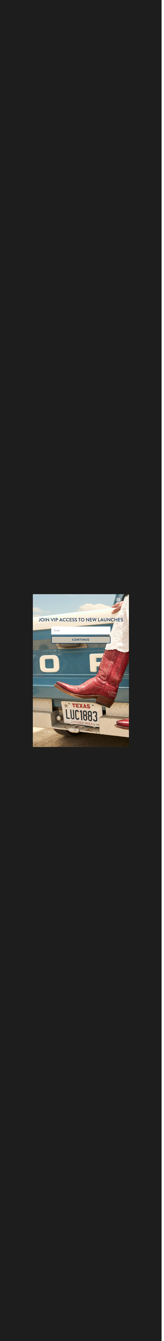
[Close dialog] (118, 599)
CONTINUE (81, 640)
